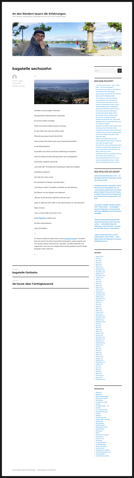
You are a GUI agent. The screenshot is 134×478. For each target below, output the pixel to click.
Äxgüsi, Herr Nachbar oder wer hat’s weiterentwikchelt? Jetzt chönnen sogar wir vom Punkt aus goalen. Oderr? (108, 141)
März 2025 (99, 287)
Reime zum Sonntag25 (102, 435)
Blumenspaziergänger (102, 396)
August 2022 (99, 345)
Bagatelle (42, 218)
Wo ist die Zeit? (100, 448)
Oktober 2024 (100, 297)
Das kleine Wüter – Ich (102, 406)
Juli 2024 (98, 302)
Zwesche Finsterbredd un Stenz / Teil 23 (107, 158)
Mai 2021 (98, 370)
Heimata (22, 86)
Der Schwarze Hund (101, 410)
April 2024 (99, 308)
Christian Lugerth (17, 81)
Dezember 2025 (100, 270)
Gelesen (98, 413)
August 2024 (99, 300)
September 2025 (100, 275)
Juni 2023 (98, 325)
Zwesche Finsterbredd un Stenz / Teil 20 (107, 160)
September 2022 (100, 343)
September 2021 (100, 362)
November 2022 (100, 339)
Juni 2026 (98, 260)
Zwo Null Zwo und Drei (102, 456)
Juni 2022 (98, 348)
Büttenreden (99, 400)
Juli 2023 (98, 323)
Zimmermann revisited (102, 450)
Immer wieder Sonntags (103, 419)
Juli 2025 (98, 279)
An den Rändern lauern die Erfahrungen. (39, 13)
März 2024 (99, 310)
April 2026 (99, 264)
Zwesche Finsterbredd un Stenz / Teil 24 (107, 109)
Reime (97, 433)
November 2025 (100, 272)
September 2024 (100, 299)
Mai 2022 (98, 350)
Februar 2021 (99, 375)
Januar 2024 (99, 314)
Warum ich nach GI (101, 446)
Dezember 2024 (100, 293)
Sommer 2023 (100, 438)
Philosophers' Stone (102, 427)
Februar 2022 (100, 356)
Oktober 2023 (100, 320)
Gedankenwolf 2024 (101, 412)
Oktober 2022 (100, 341)
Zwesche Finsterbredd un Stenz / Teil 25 (107, 104)
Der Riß (98, 408)
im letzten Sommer (70, 238)
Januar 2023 (99, 335)
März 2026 (99, 266)
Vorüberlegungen (101, 444)
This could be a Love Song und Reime (106, 98)
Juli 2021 (98, 366)
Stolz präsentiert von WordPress (46, 470)
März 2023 (99, 331)
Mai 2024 (98, 306)
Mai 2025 (98, 283)
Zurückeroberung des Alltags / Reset (106, 113)
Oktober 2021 (99, 360)
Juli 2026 (98, 258)
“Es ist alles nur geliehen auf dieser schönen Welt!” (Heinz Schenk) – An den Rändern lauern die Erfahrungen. (107, 207)
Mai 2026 (98, 262)
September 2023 (100, 322)
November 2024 (100, 295)
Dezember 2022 (100, 337)
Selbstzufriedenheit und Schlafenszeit (107, 106)
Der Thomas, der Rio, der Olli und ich (106, 111)
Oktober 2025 (100, 274)
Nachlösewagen (100, 425)
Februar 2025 (100, 289)
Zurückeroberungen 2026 (103, 452)
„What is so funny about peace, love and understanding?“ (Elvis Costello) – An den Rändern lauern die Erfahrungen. (107, 237)
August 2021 (99, 364)
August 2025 (99, 277)
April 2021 (99, 371)
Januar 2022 (99, 358)
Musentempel (100, 423)
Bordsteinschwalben (102, 398)
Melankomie (99, 421)
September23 (99, 436)
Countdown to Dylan (102, 402)
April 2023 (99, 329)
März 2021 (99, 373)
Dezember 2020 (100, 379)
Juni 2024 (98, 304)
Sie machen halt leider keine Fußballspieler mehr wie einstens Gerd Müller (107, 211)
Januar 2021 (99, 377)
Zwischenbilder (100, 454)
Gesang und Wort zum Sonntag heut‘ (106, 100)
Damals (98, 404)
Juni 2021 (98, 368)
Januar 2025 (99, 291)
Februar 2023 (99, 333)
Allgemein (99, 392)
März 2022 (99, 354)
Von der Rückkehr (101, 442)
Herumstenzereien (101, 417)
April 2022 (99, 352)
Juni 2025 (98, 281)
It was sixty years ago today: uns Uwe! (107, 102)
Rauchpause (99, 431)
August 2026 (99, 256)
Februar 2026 (100, 268)
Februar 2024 (100, 312)
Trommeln (99, 440)
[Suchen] (120, 71)
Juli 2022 (98, 347)
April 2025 (99, 285)
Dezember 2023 (100, 316)
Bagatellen (15, 86)
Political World (100, 429)
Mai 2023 (98, 327)
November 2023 (100, 318)
